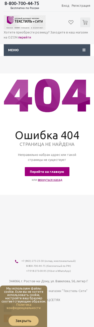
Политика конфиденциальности (24, 306)
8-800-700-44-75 (22, 3)
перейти (24, 37)
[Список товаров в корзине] (86, 26)
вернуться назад (50, 179)
